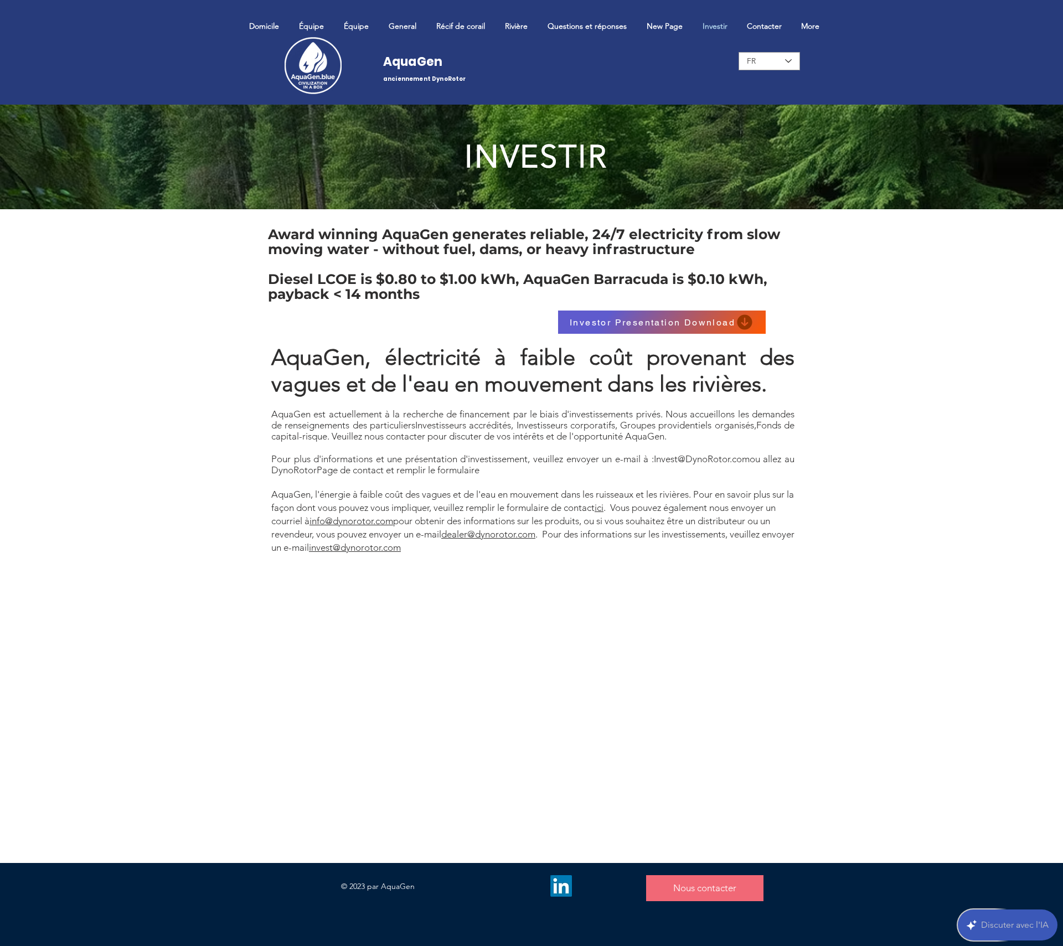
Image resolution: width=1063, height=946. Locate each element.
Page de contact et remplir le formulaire (398, 469)
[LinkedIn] (561, 886)
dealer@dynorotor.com (488, 534)
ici (599, 507)
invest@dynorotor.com (355, 547)
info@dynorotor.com (351, 520)
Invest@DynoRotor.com (702, 458)
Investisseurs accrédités (463, 425)
